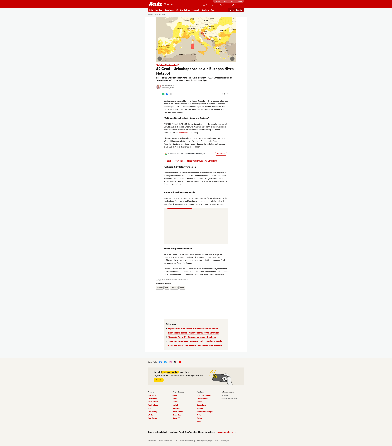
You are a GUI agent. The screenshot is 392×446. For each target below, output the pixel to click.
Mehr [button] (212, 10)
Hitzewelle (174, 288)
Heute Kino (177, 415)
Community (195, 10)
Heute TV (176, 418)
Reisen (199, 418)
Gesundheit (201, 405)
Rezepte (200, 402)
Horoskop (176, 408)
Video (232, 10)
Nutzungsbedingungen (205, 441)
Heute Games (178, 412)
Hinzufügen (221, 154)
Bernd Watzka (169, 85)
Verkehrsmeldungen (205, 412)
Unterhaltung (185, 10)
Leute (175, 399)
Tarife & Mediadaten (165, 441)
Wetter (151, 415)
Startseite (150, 14)
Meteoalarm (184, 132)
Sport (161, 10)
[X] (165, 362)
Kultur (175, 402)
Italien (182, 288)
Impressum (152, 441)
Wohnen (200, 408)
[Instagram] (170, 362)
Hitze (166, 288)
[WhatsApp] (163, 94)
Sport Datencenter (204, 395)
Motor (199, 415)
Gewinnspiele (202, 399)
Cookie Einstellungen (222, 441)
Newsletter (152, 418)
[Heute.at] (155, 4)
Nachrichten (153, 405)
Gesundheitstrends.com (230, 399)
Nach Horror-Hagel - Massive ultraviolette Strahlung (191, 161)
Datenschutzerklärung (187, 441)
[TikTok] (175, 362)
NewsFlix (225, 395)
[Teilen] (170, 94)
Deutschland (153, 402)
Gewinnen (205, 10)
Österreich (153, 10)
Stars (175, 395)
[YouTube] (180, 362)
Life (177, 10)
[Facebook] (167, 94)
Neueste (239, 10)
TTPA (176, 441)
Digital (175, 405)
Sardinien (160, 288)
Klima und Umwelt (160, 14)
